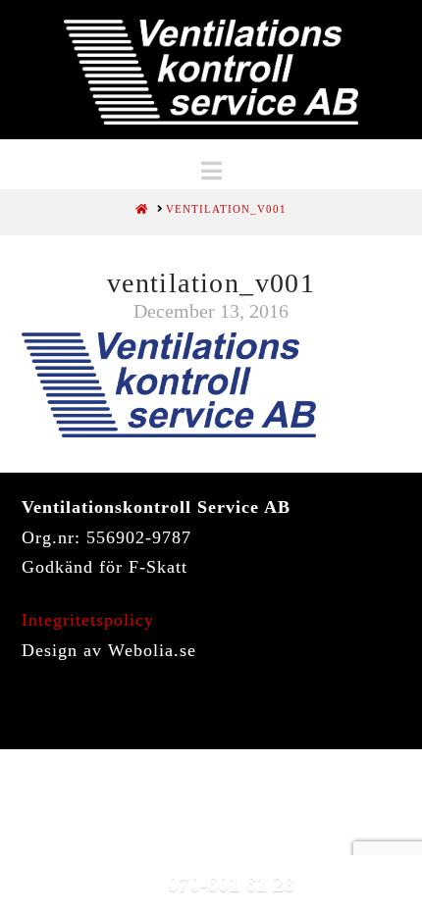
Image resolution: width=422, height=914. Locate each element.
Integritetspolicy (88, 620)
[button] (211, 171)
